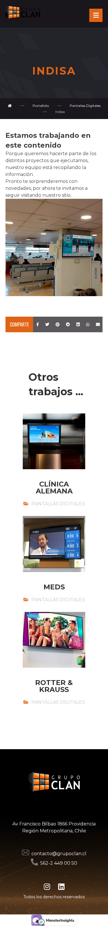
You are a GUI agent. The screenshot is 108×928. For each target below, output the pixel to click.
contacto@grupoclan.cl (58, 853)
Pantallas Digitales (58, 503)
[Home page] (10, 105)
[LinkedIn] (61, 886)
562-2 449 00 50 (58, 863)
